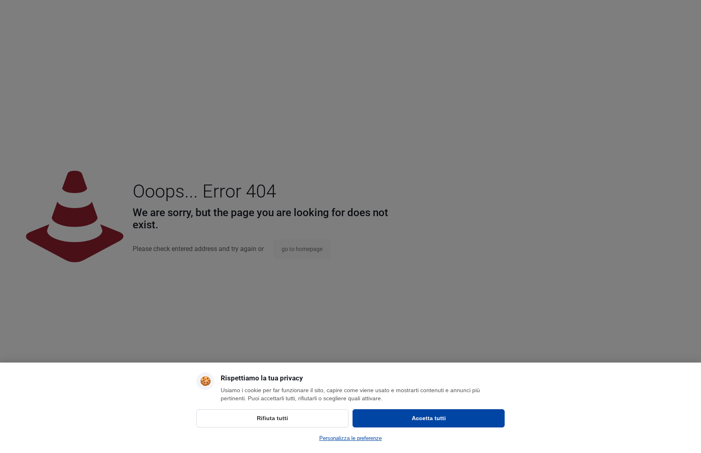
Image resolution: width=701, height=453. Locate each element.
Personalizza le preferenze (350, 438)
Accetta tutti (429, 418)
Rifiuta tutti (272, 418)
